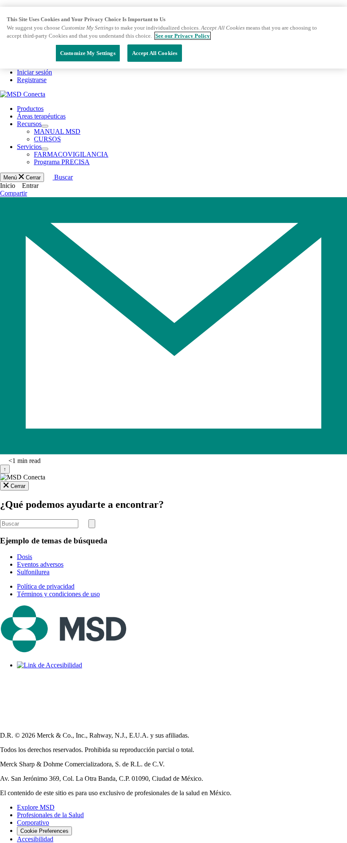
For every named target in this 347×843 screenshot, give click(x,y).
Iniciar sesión (34, 72)
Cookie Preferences (44, 831)
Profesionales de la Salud (50, 814)
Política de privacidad (45, 586)
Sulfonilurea (33, 572)
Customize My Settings (88, 53)
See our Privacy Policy (182, 36)
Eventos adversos (40, 564)
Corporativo (33, 822)
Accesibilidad (35, 839)
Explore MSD (36, 807)
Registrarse (32, 79)
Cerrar (18, 486)
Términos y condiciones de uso (58, 594)
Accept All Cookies (154, 53)
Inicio (7, 185)
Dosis (24, 556)
